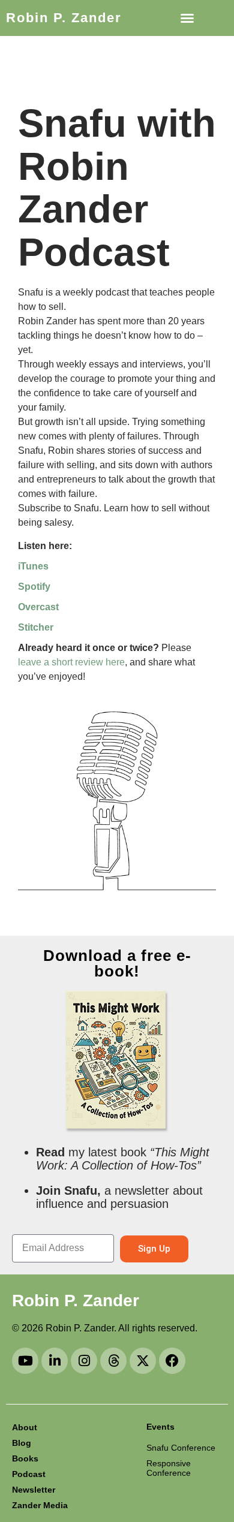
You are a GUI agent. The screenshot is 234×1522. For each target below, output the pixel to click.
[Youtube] (25, 1361)
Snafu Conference (180, 1447)
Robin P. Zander (64, 17)
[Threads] (113, 1361)
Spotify (34, 586)
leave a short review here (71, 662)
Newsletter (33, 1489)
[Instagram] (84, 1361)
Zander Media (40, 1505)
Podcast (29, 1474)
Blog (21, 1443)
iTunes (33, 566)
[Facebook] (172, 1361)
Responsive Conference (168, 1468)
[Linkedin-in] (54, 1361)
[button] (187, 18)
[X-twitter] (143, 1361)
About (24, 1427)
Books (25, 1458)
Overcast (38, 607)
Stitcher (35, 627)
